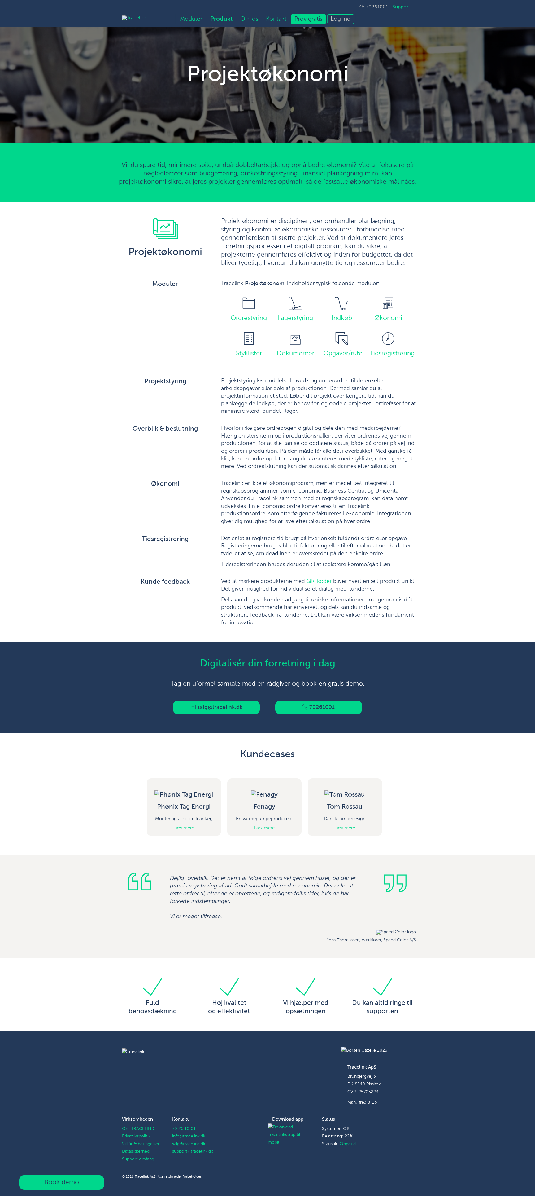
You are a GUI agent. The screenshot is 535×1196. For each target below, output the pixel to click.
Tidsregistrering (392, 353)
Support (401, 7)
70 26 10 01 (184, 1129)
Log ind (340, 19)
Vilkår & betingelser (140, 1144)
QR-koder (319, 581)
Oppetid (348, 1144)
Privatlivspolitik (136, 1136)
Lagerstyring (295, 318)
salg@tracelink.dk (188, 1144)
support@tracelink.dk (192, 1151)
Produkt (221, 19)
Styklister (249, 353)
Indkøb (342, 318)
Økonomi (388, 318)
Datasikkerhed (136, 1151)
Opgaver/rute (343, 353)
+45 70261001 (371, 7)
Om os (249, 19)
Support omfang (138, 1159)
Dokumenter (295, 353)
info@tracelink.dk (188, 1136)
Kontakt (276, 19)
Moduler (191, 19)
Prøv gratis (308, 19)
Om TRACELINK (138, 1129)
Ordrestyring (249, 318)
